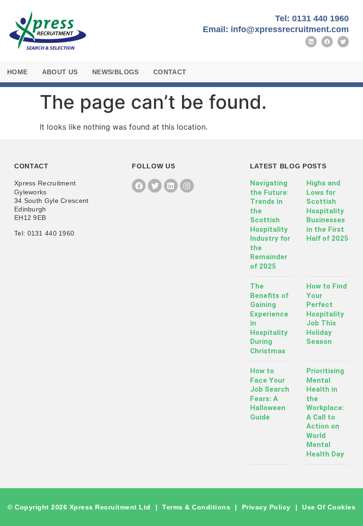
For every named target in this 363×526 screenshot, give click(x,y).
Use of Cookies (328, 507)
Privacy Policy (266, 507)
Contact (170, 72)
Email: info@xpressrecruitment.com (276, 29)
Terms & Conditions (196, 507)
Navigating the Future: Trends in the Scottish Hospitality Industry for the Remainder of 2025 (270, 225)
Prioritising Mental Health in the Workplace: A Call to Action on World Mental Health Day (325, 412)
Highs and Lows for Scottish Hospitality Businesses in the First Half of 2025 (327, 211)
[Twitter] (343, 41)
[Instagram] (187, 186)
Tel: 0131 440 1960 (312, 18)
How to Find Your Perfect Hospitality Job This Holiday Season (326, 314)
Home (17, 72)
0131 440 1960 (51, 233)
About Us (60, 72)
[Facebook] (327, 41)
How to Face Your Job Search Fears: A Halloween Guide (269, 394)
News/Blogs (115, 72)
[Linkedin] (311, 41)
